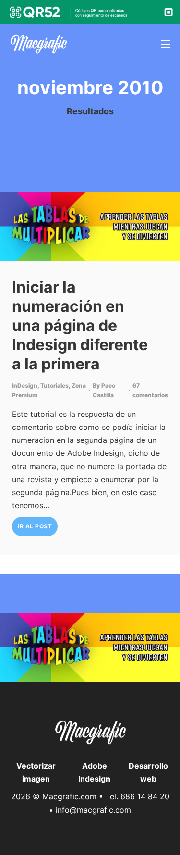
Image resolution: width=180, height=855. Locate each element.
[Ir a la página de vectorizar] (38, 44)
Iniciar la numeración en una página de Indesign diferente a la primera (80, 325)
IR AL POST (35, 526)
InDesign (24, 385)
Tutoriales (54, 385)
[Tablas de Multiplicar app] (90, 226)
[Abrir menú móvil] (165, 44)
